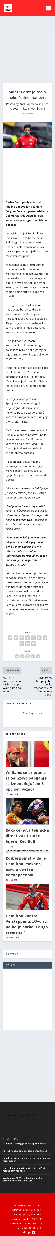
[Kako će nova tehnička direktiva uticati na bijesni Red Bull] (27, 811)
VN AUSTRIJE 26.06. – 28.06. (26, 1205)
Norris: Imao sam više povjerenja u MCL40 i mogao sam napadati (24, 1169)
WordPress (27, 1200)
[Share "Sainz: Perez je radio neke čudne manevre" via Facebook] (10, 638)
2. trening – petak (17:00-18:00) (26, 1214)
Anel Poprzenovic (30, 104)
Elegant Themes (27, 1197)
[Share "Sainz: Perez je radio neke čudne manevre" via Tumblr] (28, 638)
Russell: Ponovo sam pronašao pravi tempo (25, 1150)
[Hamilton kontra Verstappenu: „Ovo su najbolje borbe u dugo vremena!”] (27, 897)
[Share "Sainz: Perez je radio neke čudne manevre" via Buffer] (45, 638)
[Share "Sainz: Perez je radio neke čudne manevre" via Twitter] (16, 638)
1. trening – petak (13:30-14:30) (26, 1209)
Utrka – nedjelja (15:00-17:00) (28, 1228)
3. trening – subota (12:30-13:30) (26, 1219)
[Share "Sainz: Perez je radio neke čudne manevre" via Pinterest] (33, 638)
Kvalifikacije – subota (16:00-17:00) (26, 1223)
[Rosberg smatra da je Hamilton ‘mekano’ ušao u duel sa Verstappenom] (27, 851)
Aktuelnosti (29, 108)
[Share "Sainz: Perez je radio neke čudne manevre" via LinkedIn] (39, 638)
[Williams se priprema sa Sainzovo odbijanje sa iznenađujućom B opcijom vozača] (27, 754)
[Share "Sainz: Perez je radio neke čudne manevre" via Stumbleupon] (22, 644)
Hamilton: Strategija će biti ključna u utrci (24, 1143)
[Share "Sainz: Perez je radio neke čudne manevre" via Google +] (22, 638)
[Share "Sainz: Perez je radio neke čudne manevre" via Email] (28, 644)
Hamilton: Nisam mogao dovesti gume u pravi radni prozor (26, 1159)
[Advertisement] (27, 49)
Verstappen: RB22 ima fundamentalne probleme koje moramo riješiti (22, 1179)
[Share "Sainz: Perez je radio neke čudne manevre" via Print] (33, 644)
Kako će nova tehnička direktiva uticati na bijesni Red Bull (27, 836)
